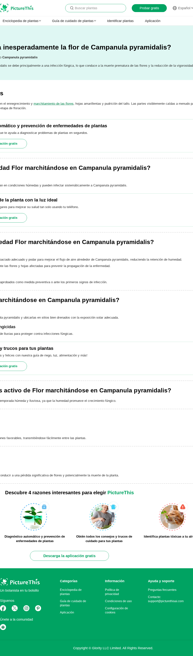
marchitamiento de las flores (54, 103)
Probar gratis (149, 8)
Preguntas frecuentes (162, 589)
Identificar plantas (120, 21)
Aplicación (152, 21)
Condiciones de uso (118, 601)
